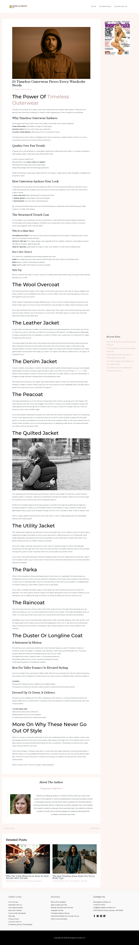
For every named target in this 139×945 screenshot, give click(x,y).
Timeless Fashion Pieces (22, 89)
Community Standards (17, 913)
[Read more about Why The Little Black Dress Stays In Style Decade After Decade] (28, 859)
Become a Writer (15, 910)
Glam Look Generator (59, 919)
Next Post (95, 828)
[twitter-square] (101, 916)
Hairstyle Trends (57, 910)
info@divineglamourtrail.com (104, 907)
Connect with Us (14, 922)
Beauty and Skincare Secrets (62, 907)
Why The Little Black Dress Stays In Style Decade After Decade (27, 877)
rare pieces (79, 371)
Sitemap (11, 916)
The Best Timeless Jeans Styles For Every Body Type (74, 877)
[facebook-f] (94, 916)
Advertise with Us (15, 905)
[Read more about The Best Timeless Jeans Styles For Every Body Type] (75, 859)
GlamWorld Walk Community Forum (65, 916)
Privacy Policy (13, 919)
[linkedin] (104, 916)
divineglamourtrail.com (102, 902)
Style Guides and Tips (59, 905)
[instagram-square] (98, 916)
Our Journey (13, 902)
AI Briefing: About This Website (20, 924)
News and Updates (58, 902)
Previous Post (8, 828)
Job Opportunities (15, 907)
